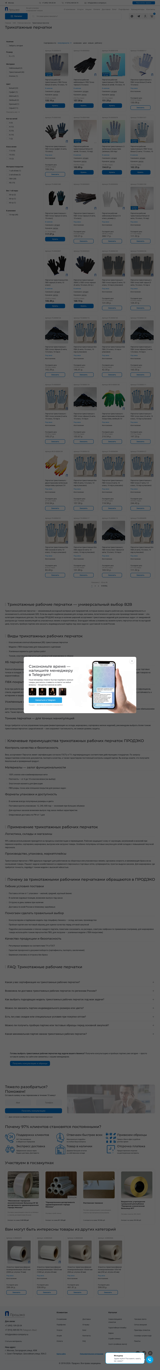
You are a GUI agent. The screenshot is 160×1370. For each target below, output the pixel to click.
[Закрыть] (132, 661)
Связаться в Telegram (45, 700)
